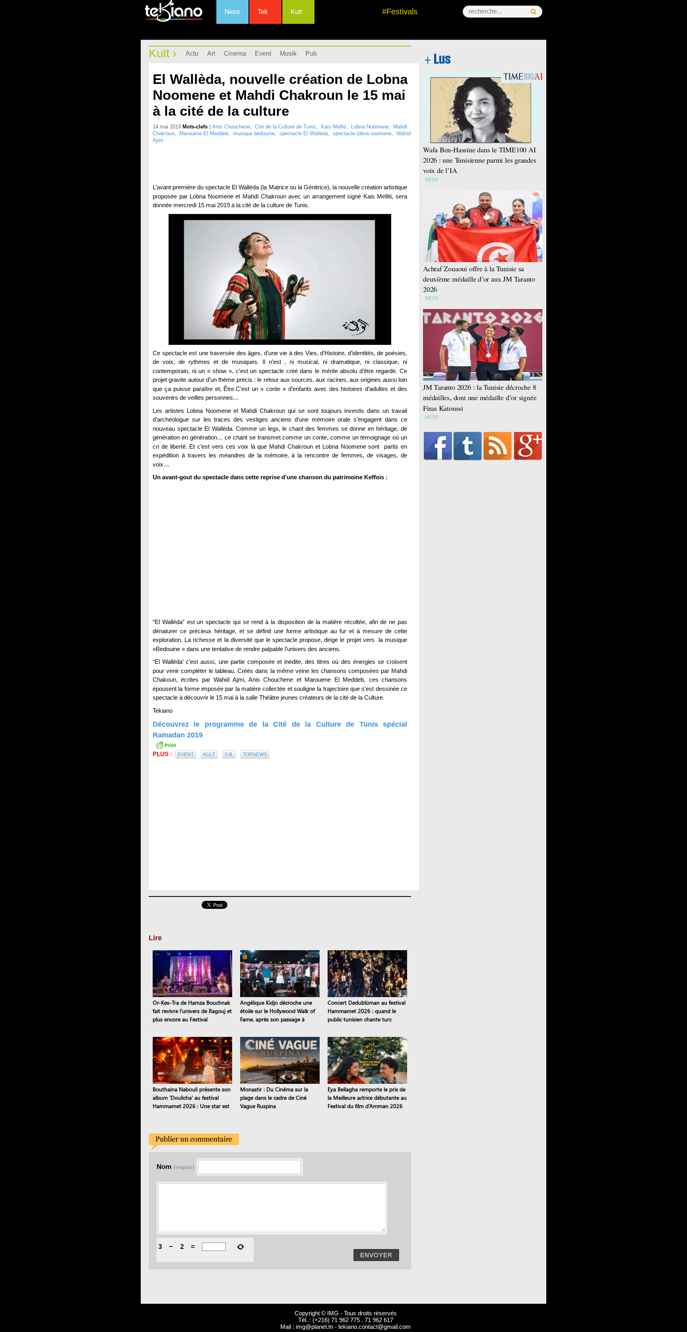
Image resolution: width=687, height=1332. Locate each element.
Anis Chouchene (231, 127)
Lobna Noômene (369, 127)
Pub (311, 53)
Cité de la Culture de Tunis (285, 127)
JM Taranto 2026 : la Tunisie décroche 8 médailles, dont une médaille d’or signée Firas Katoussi (479, 397)
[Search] (533, 12)
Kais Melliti (333, 127)
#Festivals (399, 11)
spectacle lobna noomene (362, 133)
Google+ (528, 446)
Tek (263, 12)
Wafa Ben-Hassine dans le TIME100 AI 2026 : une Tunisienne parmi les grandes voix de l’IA (479, 160)
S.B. (229, 754)
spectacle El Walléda (303, 133)
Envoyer (376, 1255)
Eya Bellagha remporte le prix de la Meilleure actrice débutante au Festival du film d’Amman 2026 (367, 1097)
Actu (192, 53)
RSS (497, 446)
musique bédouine (254, 133)
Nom (175, 1166)
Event (263, 53)
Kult (296, 12)
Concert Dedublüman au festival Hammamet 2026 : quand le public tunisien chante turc (367, 1011)
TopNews (255, 754)
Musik (288, 53)
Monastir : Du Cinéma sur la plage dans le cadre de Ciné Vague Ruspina (274, 1097)
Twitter (468, 446)
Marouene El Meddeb (203, 133)
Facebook (438, 446)
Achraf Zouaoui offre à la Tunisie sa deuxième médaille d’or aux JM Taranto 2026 (479, 279)
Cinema (235, 53)
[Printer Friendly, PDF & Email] (166, 744)
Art (211, 53)
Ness (232, 12)
